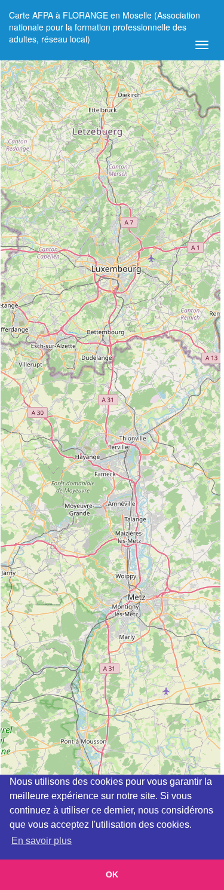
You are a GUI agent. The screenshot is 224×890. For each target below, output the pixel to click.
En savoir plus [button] (41, 841)
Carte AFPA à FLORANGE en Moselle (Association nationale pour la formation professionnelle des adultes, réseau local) (104, 19)
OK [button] (112, 874)
